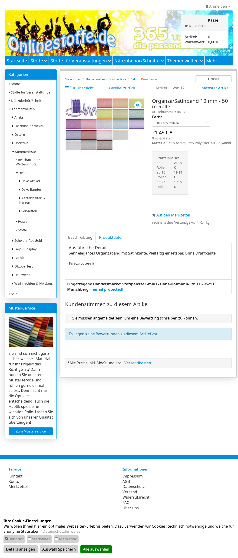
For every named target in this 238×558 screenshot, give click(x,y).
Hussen (23, 221)
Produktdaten (111, 237)
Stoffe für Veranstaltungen (79, 61)
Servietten (28, 211)
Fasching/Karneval (28, 126)
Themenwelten (183, 61)
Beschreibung (80, 237)
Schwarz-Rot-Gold (27, 240)
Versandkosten (137, 362)
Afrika (18, 117)
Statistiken (41, 539)
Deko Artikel (30, 181)
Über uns (130, 507)
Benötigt (16, 539)
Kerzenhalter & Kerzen (32, 200)
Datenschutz (133, 486)
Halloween (22, 275)
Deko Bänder (30, 189)
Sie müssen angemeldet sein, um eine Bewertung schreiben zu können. (135, 318)
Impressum (132, 476)
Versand (129, 491)
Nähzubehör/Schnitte (137, 61)
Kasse (213, 20)
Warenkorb (197, 25)
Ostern (19, 134)
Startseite (17, 61)
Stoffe (37, 61)
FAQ (126, 502)
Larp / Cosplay (24, 249)
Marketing (68, 539)
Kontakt (16, 476)
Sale (13, 294)
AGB (126, 481)
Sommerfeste (25, 151)
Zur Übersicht (81, 87)
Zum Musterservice (31, 431)
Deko (22, 173)
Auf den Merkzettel (173, 215)
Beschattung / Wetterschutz (28, 162)
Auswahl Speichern (59, 549)
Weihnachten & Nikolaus (33, 283)
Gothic (18, 257)
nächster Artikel (216, 87)
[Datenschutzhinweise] (61, 531)
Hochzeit (20, 143)
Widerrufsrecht (135, 497)
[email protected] (107, 289)
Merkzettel (18, 486)
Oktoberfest (23, 266)
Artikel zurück (123, 87)
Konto (14, 481)
